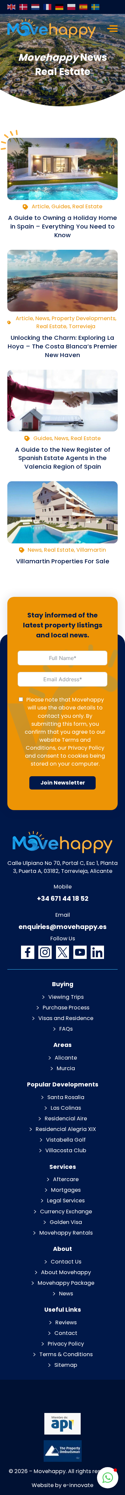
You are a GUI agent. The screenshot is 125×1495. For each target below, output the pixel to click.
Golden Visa (66, 1222)
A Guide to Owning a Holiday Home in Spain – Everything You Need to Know (62, 226)
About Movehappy (66, 1272)
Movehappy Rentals (66, 1233)
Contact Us (66, 1261)
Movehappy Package (66, 1283)
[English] (11, 7)
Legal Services (66, 1200)
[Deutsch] (59, 7)
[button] (107, 1477)
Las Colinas (66, 1108)
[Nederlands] (35, 7)
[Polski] (71, 7)
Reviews (66, 1322)
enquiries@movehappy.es (63, 926)
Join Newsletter (62, 783)
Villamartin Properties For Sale (62, 561)
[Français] (47, 7)
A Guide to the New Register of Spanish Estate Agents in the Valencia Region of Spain (62, 458)
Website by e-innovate (62, 1485)
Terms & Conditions (66, 1354)
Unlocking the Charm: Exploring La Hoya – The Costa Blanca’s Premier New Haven (62, 346)
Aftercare (66, 1179)
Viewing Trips (66, 997)
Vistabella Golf (66, 1140)
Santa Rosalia (65, 1097)
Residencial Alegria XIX (66, 1129)
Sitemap (65, 1365)
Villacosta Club (65, 1150)
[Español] (83, 7)
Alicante (66, 1058)
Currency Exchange (66, 1211)
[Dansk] (23, 7)
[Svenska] (95, 7)
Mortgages (66, 1190)
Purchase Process (66, 1007)
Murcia (66, 1068)
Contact (65, 1333)
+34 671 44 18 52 (62, 898)
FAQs (66, 1029)
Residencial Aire (66, 1118)
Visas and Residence (65, 1018)
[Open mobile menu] (112, 28)
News (66, 1293)
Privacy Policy (86, 748)
